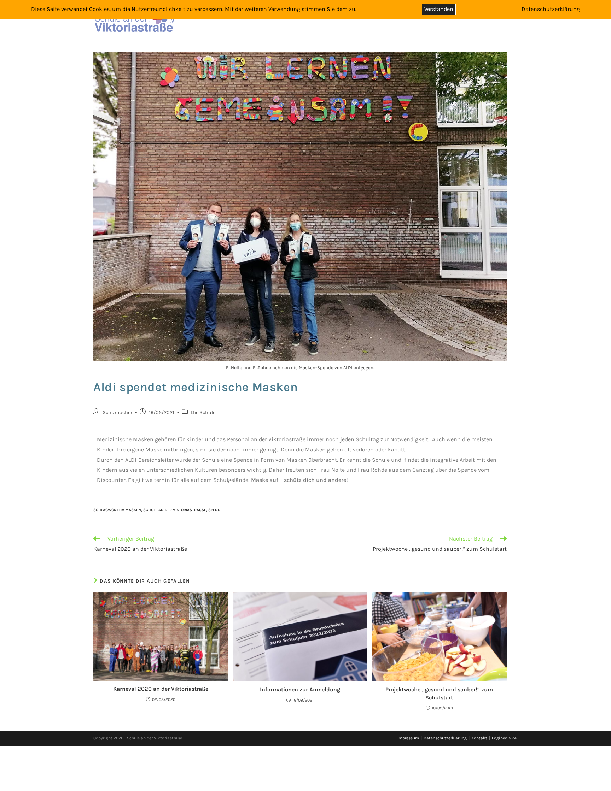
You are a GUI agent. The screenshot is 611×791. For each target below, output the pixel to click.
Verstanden (438, 9)
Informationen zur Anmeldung (300, 689)
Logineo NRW (505, 738)
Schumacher (117, 412)
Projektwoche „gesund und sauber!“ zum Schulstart (439, 693)
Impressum (408, 738)
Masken (133, 510)
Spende (215, 510)
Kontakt (479, 738)
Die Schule (203, 412)
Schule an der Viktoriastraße (174, 510)
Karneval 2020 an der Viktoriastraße (160, 688)
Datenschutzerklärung (445, 738)
